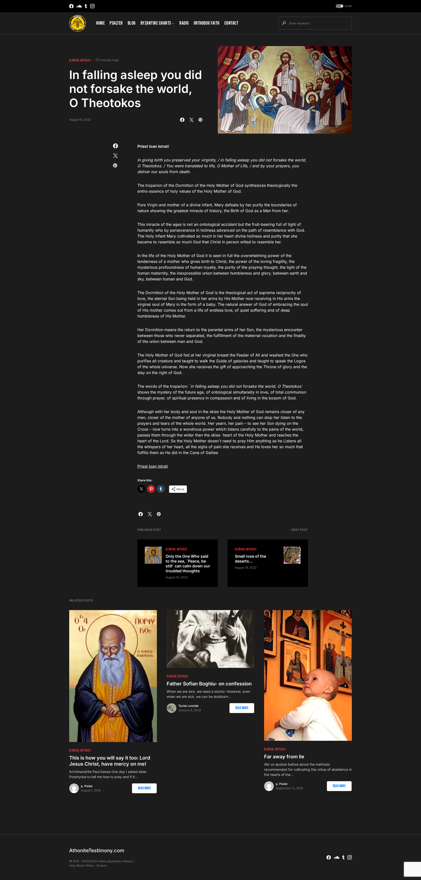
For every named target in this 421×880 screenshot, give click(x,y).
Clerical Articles (80, 60)
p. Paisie (87, 786)
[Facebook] (71, 6)
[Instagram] (92, 6)
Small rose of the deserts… (250, 559)
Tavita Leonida (188, 706)
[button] (343, 6)
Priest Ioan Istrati (152, 466)
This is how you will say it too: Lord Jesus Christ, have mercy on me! (109, 761)
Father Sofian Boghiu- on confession (209, 684)
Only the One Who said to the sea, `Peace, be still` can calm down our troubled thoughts (188, 563)
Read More (144, 788)
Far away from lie (284, 757)
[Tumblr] (86, 6)
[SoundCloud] (79, 6)
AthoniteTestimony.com (96, 850)
